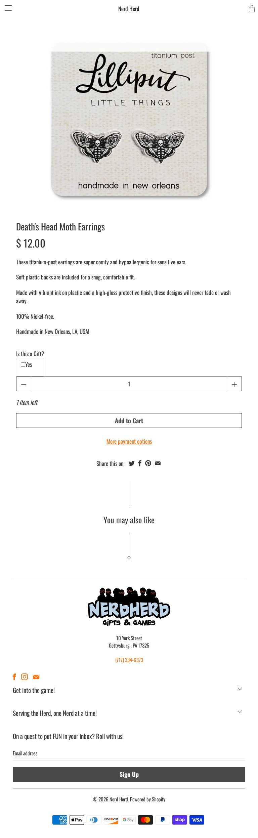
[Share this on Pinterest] (148, 463)
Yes (28, 364)
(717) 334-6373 (129, 659)
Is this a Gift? (30, 353)
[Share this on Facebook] (139, 463)
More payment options (129, 441)
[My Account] (6, 7)
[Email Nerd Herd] (36, 676)
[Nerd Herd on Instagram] (24, 676)
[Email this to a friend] (158, 463)
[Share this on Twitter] (132, 463)
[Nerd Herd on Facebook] (14, 676)
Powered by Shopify (147, 799)
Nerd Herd (128, 8)
